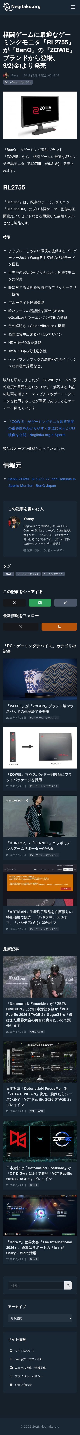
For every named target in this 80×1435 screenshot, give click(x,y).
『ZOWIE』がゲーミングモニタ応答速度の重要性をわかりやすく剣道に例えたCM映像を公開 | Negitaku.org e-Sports (41, 428)
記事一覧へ (34, 550)
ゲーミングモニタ (53, 574)
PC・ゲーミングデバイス (18, 82)
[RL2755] (40, 115)
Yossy (28, 518)
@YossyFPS (55, 550)
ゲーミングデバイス (28, 574)
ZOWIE (8, 574)
